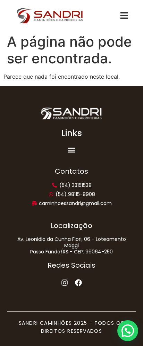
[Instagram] (65, 283)
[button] (71, 150)
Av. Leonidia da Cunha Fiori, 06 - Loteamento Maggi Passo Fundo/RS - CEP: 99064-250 (71, 245)
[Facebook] (78, 283)
